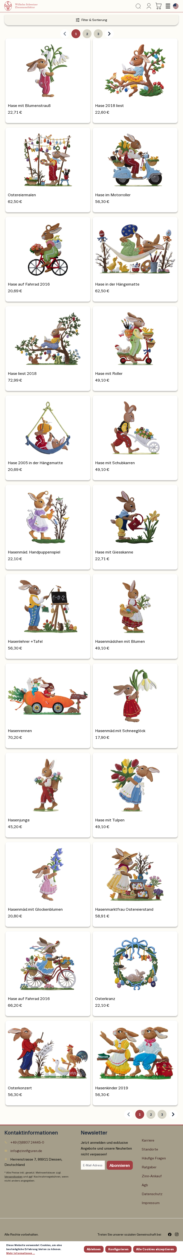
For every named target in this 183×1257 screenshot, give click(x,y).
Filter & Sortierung (94, 20)
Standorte (150, 1149)
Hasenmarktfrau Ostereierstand (124, 909)
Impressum (151, 1203)
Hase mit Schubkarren (115, 462)
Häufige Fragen (154, 1158)
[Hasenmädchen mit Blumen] (135, 605)
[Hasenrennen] (48, 694)
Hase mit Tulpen (110, 819)
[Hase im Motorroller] (135, 158)
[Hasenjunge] (48, 783)
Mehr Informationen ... (20, 1253)
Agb (145, 1185)
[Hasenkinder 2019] (135, 1051)
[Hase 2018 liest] (135, 69)
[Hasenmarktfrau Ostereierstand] (135, 873)
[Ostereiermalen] (48, 158)
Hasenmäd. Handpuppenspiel (34, 551)
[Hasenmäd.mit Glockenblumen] (48, 873)
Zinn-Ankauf (152, 1176)
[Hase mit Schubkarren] (135, 426)
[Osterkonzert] (48, 1051)
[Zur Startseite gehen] (26, 6)
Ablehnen (94, 1249)
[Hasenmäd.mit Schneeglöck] (135, 694)
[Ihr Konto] (148, 6)
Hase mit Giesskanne (114, 551)
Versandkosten (13, 1176)
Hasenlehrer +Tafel (25, 641)
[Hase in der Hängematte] (135, 247)
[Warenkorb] (158, 6)
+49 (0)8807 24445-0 (27, 1142)
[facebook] (168, 1234)
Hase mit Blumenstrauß (29, 105)
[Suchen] (138, 6)
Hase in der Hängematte (117, 284)
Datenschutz (152, 1194)
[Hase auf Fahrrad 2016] (48, 247)
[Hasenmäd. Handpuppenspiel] (48, 515)
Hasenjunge (19, 819)
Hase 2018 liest (109, 105)
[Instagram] (175, 1234)
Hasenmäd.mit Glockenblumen (35, 909)
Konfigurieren (118, 1249)
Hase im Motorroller (113, 194)
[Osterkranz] (135, 962)
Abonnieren (120, 1165)
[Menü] (167, 6)
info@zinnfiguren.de (26, 1150)
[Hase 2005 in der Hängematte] (48, 426)
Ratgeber (149, 1167)
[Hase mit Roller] (135, 337)
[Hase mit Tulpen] (135, 783)
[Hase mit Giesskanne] (135, 515)
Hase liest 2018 (22, 373)
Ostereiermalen (22, 194)
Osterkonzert (20, 1087)
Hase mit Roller (109, 373)
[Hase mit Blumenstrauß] (48, 69)
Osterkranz (105, 998)
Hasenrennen (20, 730)
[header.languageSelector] (175, 6)
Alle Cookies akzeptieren (155, 1249)
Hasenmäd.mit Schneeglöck (120, 730)
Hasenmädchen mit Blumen (120, 641)
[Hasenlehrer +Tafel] (48, 605)
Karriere (148, 1140)
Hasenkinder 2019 (111, 1087)
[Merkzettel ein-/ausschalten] (84, 44)
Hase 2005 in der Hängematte (35, 462)
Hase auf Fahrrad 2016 (29, 284)
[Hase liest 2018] (48, 337)
